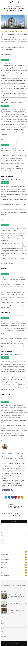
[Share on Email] (22, 497)
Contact (5, 59)
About (2, 540)
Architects (8, 6)
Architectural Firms (4, 554)
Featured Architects (18, 6)
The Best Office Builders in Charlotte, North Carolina (4, 611)
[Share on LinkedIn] (12, 497)
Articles (2, 535)
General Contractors (4, 564)
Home (2, 530)
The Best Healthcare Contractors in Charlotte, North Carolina (4, 596)
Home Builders (3, 567)
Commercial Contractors (5, 559)
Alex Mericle (5, 451)
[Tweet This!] (5, 497)
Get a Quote (3, 537)
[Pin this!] (15, 497)
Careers (2, 543)
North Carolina (3, 572)
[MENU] (2, 2)
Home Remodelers (4, 570)
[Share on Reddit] (19, 497)
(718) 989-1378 (3, 545)
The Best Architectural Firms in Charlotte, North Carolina (4, 604)
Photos (2, 532)
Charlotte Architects (12, 2)
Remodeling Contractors (5, 575)
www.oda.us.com (15, 437)
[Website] (12, 490)
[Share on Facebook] (9, 497)
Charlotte (12, 6)
